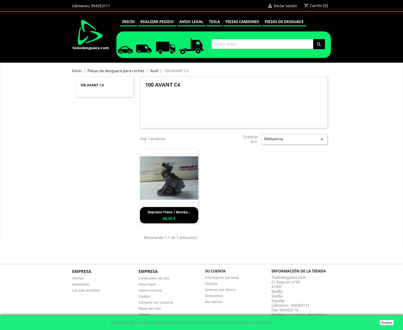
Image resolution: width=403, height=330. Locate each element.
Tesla (214, 21)
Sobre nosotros (150, 290)
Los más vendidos (86, 290)
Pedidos (211, 283)
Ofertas (78, 278)
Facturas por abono (220, 289)
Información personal (222, 277)
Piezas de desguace (284, 21)
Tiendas (145, 314)
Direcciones (214, 295)
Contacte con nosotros (156, 302)
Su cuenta (215, 271)
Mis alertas (213, 301)
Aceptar (387, 322)
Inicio (128, 21)
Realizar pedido (157, 21)
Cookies (144, 296)
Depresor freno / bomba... (169, 212)
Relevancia (294, 139)
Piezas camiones (242, 21)
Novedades (81, 284)
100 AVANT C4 (92, 85)
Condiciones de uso (154, 278)
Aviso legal (191, 21)
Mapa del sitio (150, 308)
